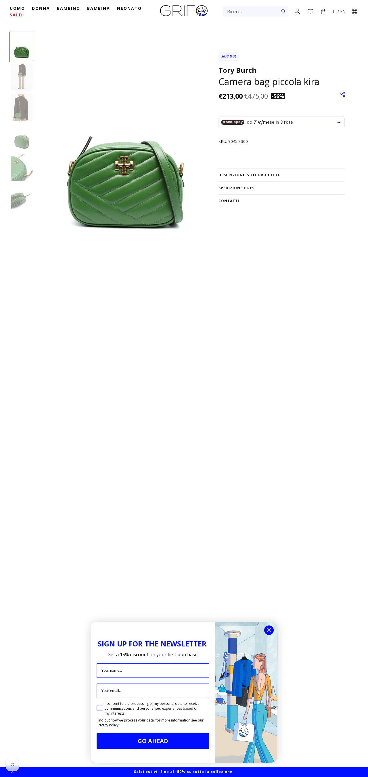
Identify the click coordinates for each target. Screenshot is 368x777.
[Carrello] (323, 11)
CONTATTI (228, 200)
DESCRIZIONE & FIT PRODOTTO (249, 175)
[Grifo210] (184, 17)
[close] (12, 772)
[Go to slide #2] (21, 77)
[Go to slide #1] (21, 46)
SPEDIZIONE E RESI (237, 187)
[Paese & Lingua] (354, 11)
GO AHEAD (153, 741)
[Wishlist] (310, 11)
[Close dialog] (269, 630)
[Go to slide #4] (21, 137)
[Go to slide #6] (21, 197)
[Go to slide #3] (21, 107)
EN (343, 11)
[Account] (297, 11)
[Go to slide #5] (21, 167)
